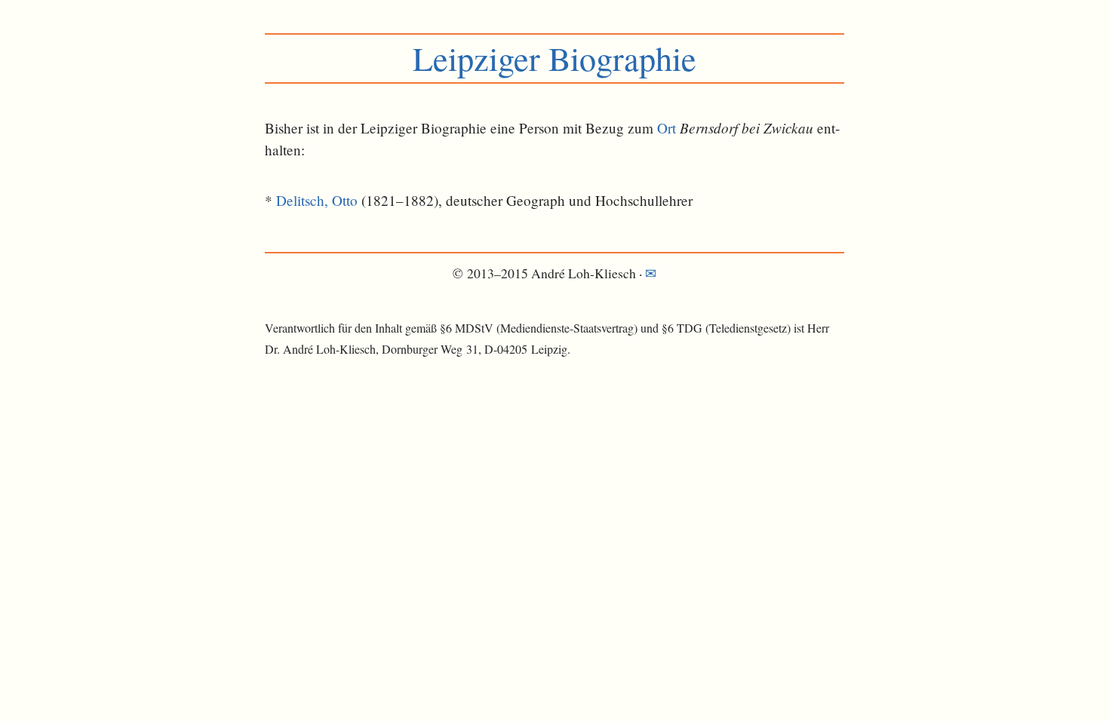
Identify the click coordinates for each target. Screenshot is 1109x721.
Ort (666, 127)
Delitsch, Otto (317, 200)
